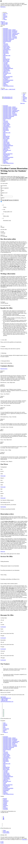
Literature (5, 803)
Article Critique (6, 66)
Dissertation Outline (7, 40)
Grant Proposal (6, 69)
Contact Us (5, 732)
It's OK (2, 841)
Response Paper (6, 59)
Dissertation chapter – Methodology (10, 34)
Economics (5, 807)
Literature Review (7, 67)
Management (5, 800)
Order (4, 722)
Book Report (5, 52)
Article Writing (6, 48)
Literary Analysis (6, 47)
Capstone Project (6, 70)
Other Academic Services (8, 85)
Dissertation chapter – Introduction (10, 30)
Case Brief (5, 63)
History (4, 806)
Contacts (5, 19)
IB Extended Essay (7, 73)
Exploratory (5, 805)
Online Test (5, 71)
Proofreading (5, 82)
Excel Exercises (6, 81)
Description (5, 809)
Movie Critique (6, 61)
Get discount (3, 626)
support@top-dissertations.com (7, 701)
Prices (4, 14)
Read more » (3, 6)
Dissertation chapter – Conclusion (10, 37)
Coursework (5, 44)
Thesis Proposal (6, 77)
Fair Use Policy (6, 832)
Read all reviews (4, 368)
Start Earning (3, 506)
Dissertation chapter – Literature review (11, 33)
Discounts (5, 15)
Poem (4, 56)
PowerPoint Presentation (8, 80)
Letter (4, 54)
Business (5, 804)
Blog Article (5, 50)
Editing (4, 83)
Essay (4, 42)
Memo (4, 57)
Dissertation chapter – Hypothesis (10, 32)
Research (5, 798)
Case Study (5, 62)
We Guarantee (6, 728)
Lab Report (5, 78)
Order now (5, 13)
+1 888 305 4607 (4, 24)
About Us (5, 17)
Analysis (5, 799)
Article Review (6, 64)
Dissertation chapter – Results (9, 35)
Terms (4, 830)
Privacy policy (6, 831)
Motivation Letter (6, 55)
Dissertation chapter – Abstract (9, 29)
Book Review (6, 53)
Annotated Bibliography (8, 68)
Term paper (5, 43)
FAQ (4, 726)
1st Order (4, 200)
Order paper (3, 475)
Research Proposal (7, 41)
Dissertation (5, 28)
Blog (4, 18)
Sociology (5, 802)
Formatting (5, 84)
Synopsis (5, 74)
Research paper (6, 46)
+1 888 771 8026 (4, 22)
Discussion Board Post (7, 76)
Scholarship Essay (7, 49)
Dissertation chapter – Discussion (10, 36)
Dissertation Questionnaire (8, 39)
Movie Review (6, 60)
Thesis (4, 75)
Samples (5, 729)
